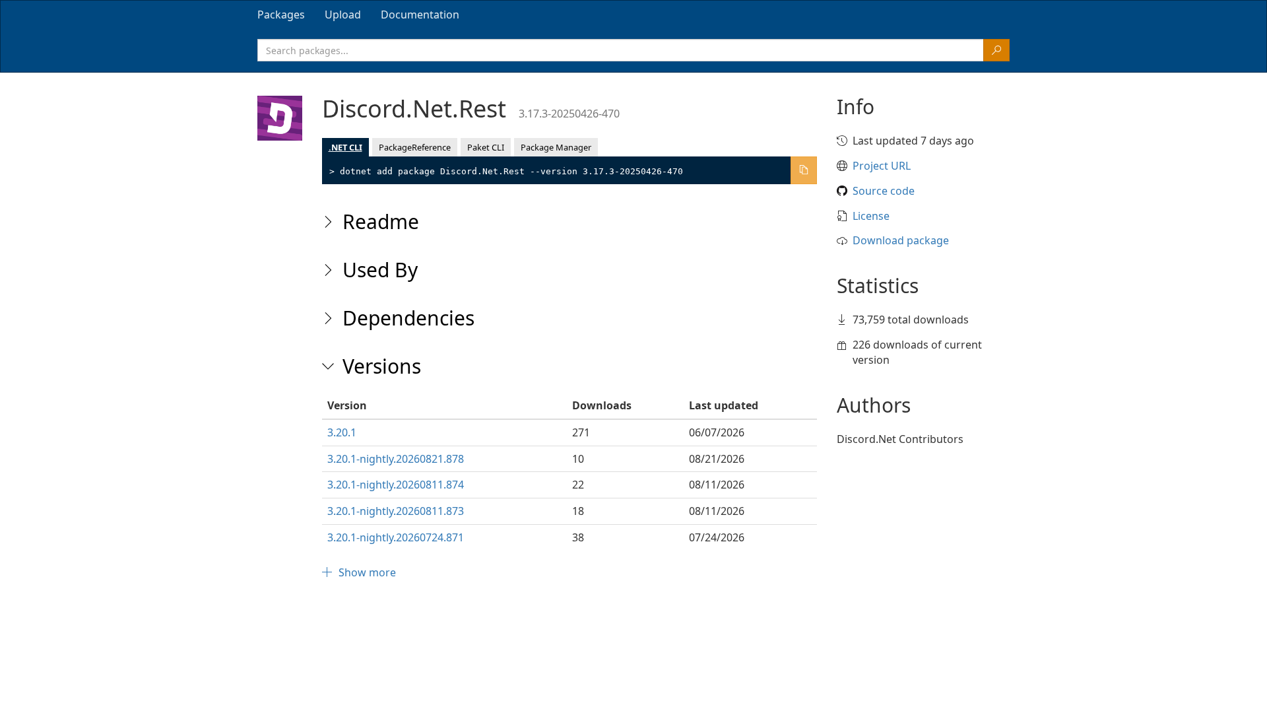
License (871, 216)
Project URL (882, 165)
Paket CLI (485, 147)
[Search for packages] (996, 50)
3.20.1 (341, 432)
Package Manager (556, 147)
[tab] (281, 14)
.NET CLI (345, 147)
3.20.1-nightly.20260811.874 (395, 484)
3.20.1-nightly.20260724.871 (395, 537)
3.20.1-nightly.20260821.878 (395, 459)
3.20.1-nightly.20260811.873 (395, 511)
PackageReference (415, 147)
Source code (884, 191)
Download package (901, 240)
